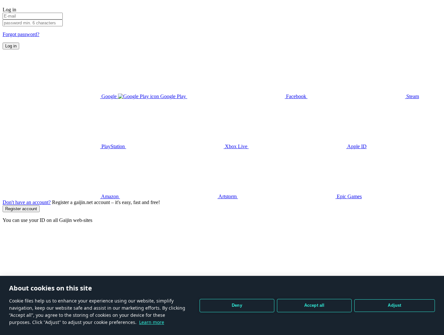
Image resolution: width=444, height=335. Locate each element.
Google (109, 96)
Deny (237, 305)
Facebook (296, 96)
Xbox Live (236, 146)
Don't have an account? (27, 202)
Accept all (314, 305)
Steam (412, 96)
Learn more (151, 322)
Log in (11, 46)
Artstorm (227, 196)
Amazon (110, 196)
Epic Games (348, 196)
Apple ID (356, 146)
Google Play (173, 96)
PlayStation (113, 146)
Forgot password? (21, 34)
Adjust (394, 305)
